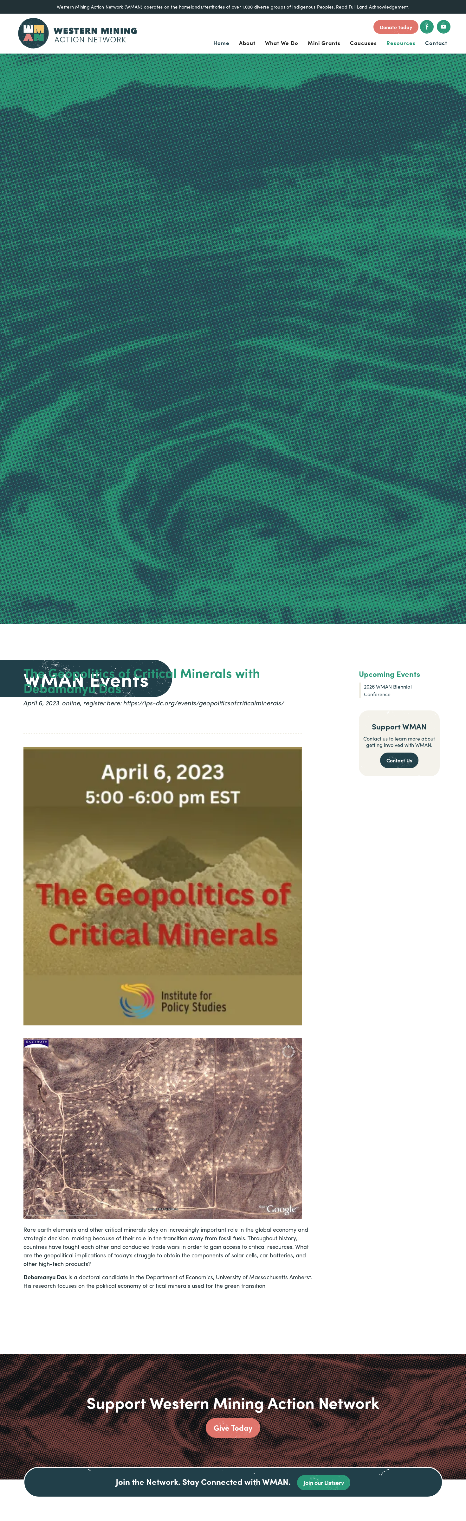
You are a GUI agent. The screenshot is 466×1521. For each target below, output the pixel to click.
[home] (77, 33)
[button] (247, 43)
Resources (401, 43)
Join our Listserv (323, 1482)
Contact (436, 43)
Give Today (233, 1427)
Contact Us (399, 760)
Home (221, 43)
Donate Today (396, 26)
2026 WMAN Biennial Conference (388, 690)
